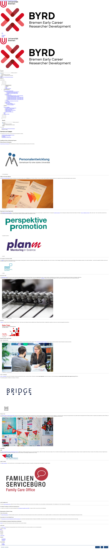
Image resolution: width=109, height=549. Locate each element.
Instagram (3, 544)
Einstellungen (97, 547)
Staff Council (3, 527)
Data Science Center (4, 277)
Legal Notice (4, 538)
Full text (2, 73)
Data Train (2, 322)
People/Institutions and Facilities (5, 74)
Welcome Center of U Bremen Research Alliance (8, 415)
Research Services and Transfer (6, 135)
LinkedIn (3, 545)
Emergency (3, 540)
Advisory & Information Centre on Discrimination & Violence (10, 451)
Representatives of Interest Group (6, 137)
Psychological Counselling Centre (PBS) (23, 508)
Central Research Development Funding (41, 341)
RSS (1, 529)
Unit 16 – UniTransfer (3, 376)
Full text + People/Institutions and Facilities (7, 75)
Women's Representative (4, 514)
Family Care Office (4, 463)
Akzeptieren (106, 547)
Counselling (3, 136)
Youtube (3, 543)
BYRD (5, 528)
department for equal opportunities (6, 212)
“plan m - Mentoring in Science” (85, 212)
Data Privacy (4, 539)
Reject (102, 547)
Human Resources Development (4, 143)
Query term (2, 72)
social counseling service (7, 504)
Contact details (2, 535)
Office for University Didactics (6, 178)
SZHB (2, 260)
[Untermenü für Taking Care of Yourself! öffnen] (12, 103)
